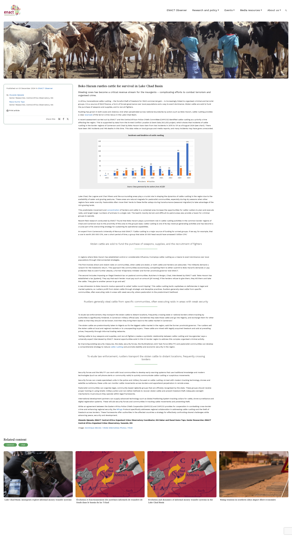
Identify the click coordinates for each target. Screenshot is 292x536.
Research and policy (204, 10)
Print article (14, 110)
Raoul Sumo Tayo (17, 102)
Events (228, 10)
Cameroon (10, 445)
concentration (113, 210)
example (89, 115)
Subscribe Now (181, 523)
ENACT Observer (177, 10)
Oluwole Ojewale (16, 95)
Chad (23, 445)
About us (273, 10)
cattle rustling (117, 347)
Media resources (250, 10)
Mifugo (119, 409)
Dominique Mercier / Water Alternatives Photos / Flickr (109, 428)
